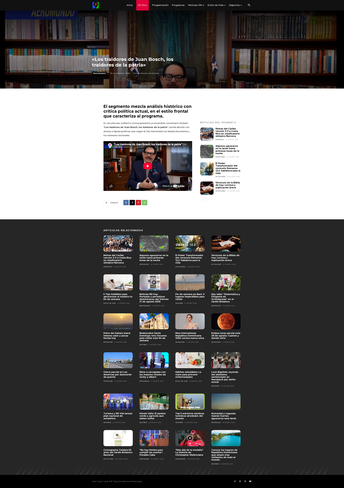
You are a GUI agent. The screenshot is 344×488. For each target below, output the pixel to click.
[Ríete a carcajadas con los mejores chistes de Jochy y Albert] (154, 360)
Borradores (144, 306)
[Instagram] (240, 481)
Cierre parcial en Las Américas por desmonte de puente (117, 374)
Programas (99, 73)
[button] (249, 5)
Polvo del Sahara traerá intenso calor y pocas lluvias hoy (116, 335)
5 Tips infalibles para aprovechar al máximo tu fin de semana (117, 296)
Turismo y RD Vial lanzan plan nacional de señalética (117, 416)
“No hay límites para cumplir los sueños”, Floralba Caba (151, 452)
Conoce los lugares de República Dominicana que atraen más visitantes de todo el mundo (224, 455)
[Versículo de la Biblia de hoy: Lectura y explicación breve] (207, 188)
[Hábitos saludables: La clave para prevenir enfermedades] (190, 360)
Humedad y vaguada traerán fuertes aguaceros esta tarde (223, 416)
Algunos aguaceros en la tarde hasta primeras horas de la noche (227, 150)
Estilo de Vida (109, 303)
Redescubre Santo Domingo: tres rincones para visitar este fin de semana (153, 337)
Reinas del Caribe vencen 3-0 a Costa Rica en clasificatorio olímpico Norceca (228, 132)
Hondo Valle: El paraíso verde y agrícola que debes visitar (152, 416)
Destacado (220, 157)
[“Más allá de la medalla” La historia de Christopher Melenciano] (190, 438)
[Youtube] (250, 481)
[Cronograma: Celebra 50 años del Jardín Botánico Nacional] (118, 438)
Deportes (220, 139)
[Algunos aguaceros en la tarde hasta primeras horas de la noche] (207, 151)
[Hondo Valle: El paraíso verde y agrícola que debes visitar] (154, 402)
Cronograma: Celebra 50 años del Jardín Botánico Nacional (117, 452)
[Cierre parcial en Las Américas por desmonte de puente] (118, 360)
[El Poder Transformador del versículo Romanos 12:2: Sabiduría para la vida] (207, 168)
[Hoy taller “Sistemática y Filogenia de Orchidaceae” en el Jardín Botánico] (226, 282)
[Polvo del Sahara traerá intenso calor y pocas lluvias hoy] (118, 321)
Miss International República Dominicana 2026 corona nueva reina (189, 335)
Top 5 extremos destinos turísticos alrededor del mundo (189, 416)
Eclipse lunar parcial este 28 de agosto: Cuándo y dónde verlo (225, 335)
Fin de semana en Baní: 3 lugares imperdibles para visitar (189, 296)
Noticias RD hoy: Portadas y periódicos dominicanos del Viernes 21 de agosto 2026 (154, 298)
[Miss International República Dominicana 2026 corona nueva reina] (190, 321)
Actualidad (220, 176)
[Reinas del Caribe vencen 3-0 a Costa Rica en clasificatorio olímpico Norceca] (207, 134)
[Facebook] (126, 202)
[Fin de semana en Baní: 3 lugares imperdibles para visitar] (190, 282)
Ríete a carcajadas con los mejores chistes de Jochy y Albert (152, 374)
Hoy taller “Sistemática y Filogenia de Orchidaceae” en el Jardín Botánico (225, 298)
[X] (132, 202)
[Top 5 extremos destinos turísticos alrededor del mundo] (190, 402)
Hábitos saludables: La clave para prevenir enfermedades (188, 374)
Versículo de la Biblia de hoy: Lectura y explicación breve (228, 185)
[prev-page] (202, 200)
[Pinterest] (138, 202)
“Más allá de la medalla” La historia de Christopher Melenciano (189, 452)
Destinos (179, 303)
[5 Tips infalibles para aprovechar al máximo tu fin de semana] (118, 282)
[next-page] (206, 200)
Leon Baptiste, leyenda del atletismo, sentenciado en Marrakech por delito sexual (224, 377)
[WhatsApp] (144, 202)
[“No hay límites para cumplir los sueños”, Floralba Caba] (154, 438)
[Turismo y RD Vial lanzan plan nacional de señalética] (118, 402)
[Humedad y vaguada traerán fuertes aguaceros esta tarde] (226, 402)
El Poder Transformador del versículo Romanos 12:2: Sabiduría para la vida (228, 168)
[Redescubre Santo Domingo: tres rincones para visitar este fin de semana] (154, 321)
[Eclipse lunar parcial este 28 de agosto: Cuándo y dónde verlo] (226, 321)
